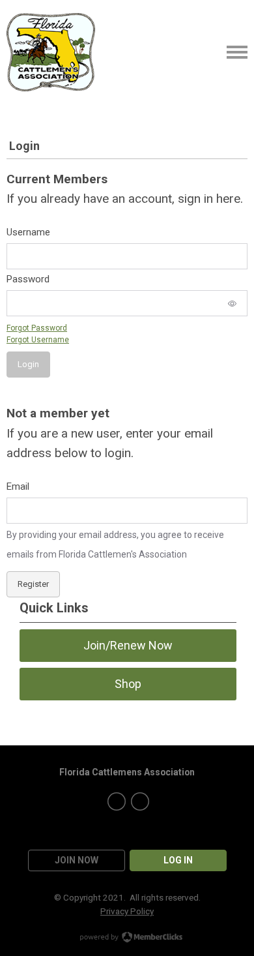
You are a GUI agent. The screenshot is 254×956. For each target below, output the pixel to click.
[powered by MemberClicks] (127, 938)
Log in (178, 860)
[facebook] (116, 801)
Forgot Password (37, 328)
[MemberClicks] (51, 52)
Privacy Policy (127, 911)
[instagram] (140, 801)
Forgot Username (38, 339)
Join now (76, 860)
